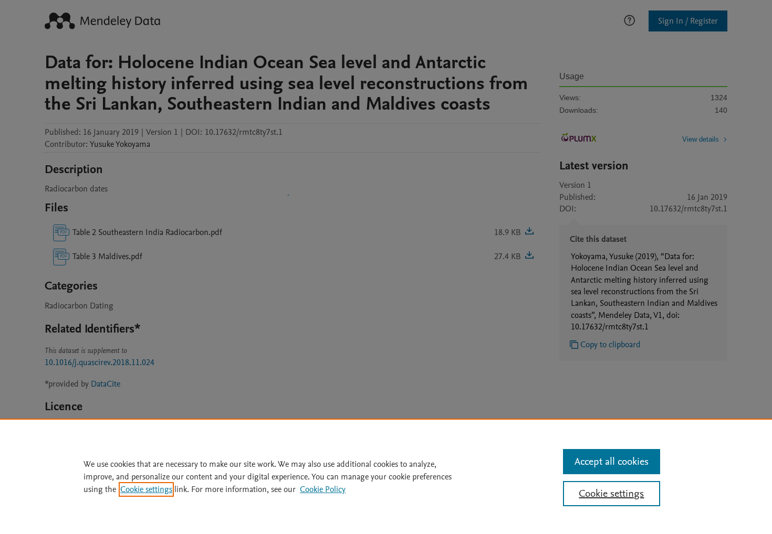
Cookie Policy (323, 489)
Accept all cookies (612, 461)
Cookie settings (146, 489)
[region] (386, 476)
